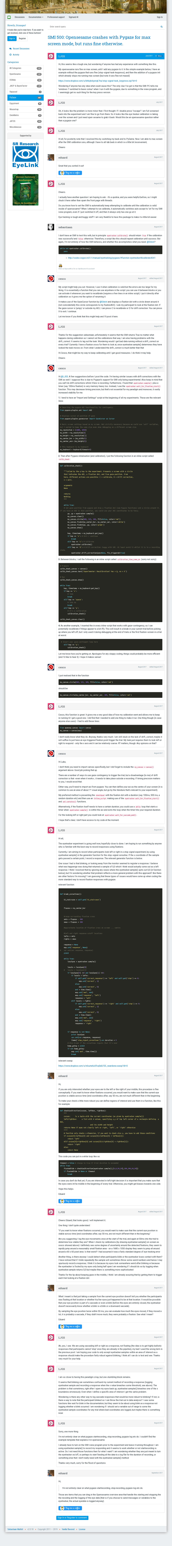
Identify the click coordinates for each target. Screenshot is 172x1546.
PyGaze (25, 97)
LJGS (61, 56)
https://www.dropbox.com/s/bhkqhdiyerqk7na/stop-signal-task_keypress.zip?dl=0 (97, 81)
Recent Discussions (20, 48)
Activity (15, 54)
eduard (62, 157)
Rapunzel (25, 91)
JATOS (25, 121)
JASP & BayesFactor (25, 86)
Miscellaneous (25, 127)
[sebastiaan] (52, 227)
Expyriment (25, 103)
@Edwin (150, 242)
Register (22, 38)
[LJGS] (52, 56)
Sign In (160, 17)
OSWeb (25, 80)
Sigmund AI (73, 17)
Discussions (20, 17)
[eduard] (52, 157)
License (82, 1529)
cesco (62, 278)
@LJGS (64, 376)
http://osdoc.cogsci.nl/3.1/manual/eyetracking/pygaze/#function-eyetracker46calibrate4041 (111, 258)
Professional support (56, 17)
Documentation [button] (35, 17)
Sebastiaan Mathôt (15, 1529)
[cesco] (52, 278)
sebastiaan (65, 227)
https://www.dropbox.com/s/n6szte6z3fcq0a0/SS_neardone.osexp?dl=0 (93, 1066)
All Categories (25, 68)
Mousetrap (25, 109)
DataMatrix (25, 115)
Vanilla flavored (68, 1529)
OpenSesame (25, 74)
